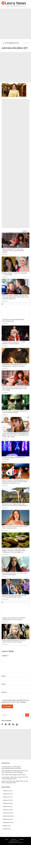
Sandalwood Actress (8, 816)
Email (4, 684)
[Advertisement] (15, 24)
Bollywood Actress (8, 800)
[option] (16, 43)
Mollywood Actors (8, 819)
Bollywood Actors (7, 797)
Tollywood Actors (7, 790)
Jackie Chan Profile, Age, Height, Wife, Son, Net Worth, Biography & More (15, 781)
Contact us (13, 839)
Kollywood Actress (8, 809)
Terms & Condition (14, 841)
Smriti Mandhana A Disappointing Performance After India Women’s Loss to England (15, 771)
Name (4, 676)
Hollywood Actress (8, 803)
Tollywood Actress (8, 794)
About (6, 839)
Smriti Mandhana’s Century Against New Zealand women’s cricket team (11, 767)
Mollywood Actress (8, 822)
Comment (5, 655)
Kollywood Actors (7, 806)
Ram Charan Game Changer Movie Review (14, 774)
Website (4, 692)
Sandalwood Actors (8, 813)
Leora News (15, 3)
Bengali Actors (7, 825)
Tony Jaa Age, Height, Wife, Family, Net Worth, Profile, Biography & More (15, 777)
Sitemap (21, 839)
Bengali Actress (7, 829)
